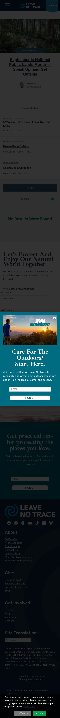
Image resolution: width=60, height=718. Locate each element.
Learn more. (29, 706)
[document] (30, 359)
